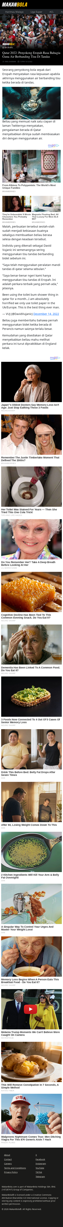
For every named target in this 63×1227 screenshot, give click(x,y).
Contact (8, 1159)
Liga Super (36, 11)
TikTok (39, 1172)
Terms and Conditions (15, 1168)
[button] (31, 103)
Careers (8, 1163)
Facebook (40, 1159)
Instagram (41, 1163)
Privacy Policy (11, 1172)
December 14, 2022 (46, 314)
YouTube (40, 1168)
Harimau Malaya (14, 11)
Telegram (40, 1176)
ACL (52, 11)
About (7, 1155)
